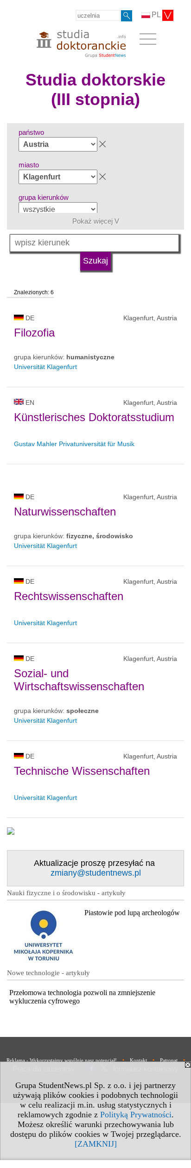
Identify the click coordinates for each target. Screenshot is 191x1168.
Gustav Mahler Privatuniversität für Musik (74, 444)
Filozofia (34, 332)
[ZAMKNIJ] (96, 1143)
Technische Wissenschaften (82, 771)
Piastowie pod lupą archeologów (132, 913)
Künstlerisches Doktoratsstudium (94, 417)
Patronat (169, 1060)
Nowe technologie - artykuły (48, 973)
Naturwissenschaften (65, 511)
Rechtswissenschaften (68, 596)
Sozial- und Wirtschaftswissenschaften (79, 680)
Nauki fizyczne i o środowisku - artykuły (66, 893)
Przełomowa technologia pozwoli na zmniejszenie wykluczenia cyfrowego (82, 997)
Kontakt (138, 1060)
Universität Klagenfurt (45, 366)
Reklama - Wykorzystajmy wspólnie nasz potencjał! (61, 1060)
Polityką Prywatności (136, 1114)
